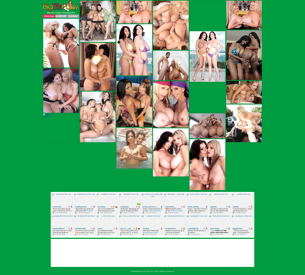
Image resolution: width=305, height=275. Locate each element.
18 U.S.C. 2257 (152, 271)
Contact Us (170, 271)
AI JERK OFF (61, 16)
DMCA (162, 271)
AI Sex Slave (49, 16)
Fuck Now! (73, 16)
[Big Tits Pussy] (61, 5)
